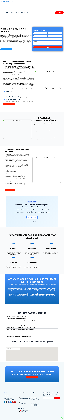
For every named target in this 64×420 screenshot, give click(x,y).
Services (11, 12)
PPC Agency (13, 248)
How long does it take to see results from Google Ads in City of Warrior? (19, 322)
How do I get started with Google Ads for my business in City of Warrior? (19, 336)
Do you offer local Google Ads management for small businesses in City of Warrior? (21, 320)
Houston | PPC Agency (34, 398)
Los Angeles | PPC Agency (35, 399)
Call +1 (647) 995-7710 (32, 217)
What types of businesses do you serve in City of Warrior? (16, 316)
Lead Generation (51, 248)
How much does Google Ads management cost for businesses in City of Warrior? (20, 331)
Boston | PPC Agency (34, 394)
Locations (17, 12)
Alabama (13, 295)
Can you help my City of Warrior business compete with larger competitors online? (20, 329)
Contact (27, 12)
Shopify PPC (32, 248)
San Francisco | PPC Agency (35, 403)
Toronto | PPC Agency (34, 404)
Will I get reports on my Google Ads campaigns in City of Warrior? (18, 325)
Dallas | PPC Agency (34, 397)
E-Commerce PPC (32, 262)
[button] (32, 316)
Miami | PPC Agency (34, 400)
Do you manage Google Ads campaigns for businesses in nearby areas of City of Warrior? (22, 327)
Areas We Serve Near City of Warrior (14, 345)
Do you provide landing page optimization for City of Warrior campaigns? (19, 334)
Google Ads (13, 262)
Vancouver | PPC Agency (35, 405)
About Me (23, 12)
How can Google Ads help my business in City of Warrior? (16, 318)
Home (7, 12)
